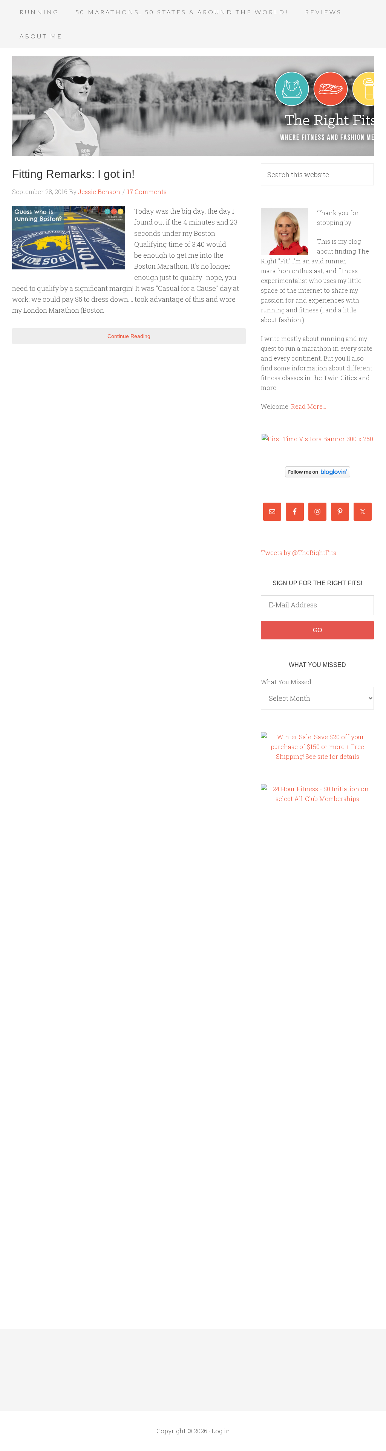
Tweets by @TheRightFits (298, 553)
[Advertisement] (291, 939)
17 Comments (147, 192)
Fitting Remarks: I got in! (73, 174)
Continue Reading (128, 336)
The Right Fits (193, 106)
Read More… (308, 406)
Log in (220, 1431)
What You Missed (286, 682)
